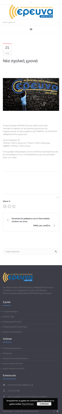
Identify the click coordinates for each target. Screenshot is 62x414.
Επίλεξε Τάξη (8, 316)
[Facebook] (5, 206)
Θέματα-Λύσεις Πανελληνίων (15, 358)
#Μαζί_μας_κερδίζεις (41, 226)
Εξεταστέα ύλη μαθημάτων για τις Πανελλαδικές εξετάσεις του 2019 (31, 220)
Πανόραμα (7, 353)
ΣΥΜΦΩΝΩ (44, 404)
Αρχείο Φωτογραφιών (12, 331)
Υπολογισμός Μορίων (12, 348)
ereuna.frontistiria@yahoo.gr (20, 385)
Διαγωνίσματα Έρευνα (13, 363)
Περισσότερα (28, 404)
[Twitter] (9, 206)
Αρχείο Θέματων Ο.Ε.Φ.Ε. (14, 368)
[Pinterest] (14, 206)
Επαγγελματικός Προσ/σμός (15, 326)
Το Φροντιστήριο (10, 311)
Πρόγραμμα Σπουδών (12, 321)
